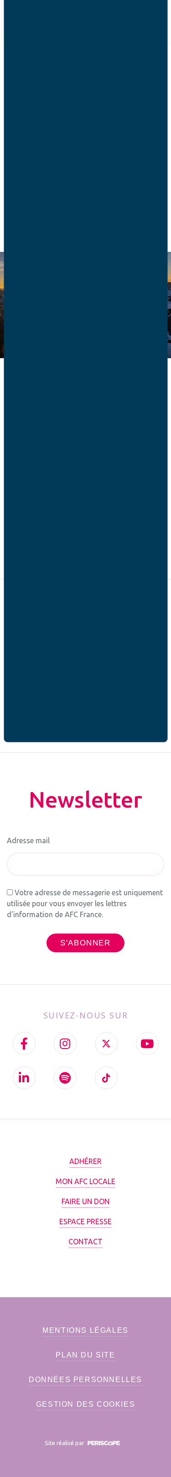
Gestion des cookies (85, 1404)
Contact (85, 1241)
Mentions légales (85, 1330)
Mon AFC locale (85, 1181)
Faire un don (85, 1201)
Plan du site (85, 1355)
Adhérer (85, 1161)
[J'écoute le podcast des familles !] (65, 1077)
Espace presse (85, 1221)
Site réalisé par (65, 1443)
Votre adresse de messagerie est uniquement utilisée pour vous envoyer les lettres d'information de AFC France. (85, 903)
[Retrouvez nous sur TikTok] (106, 1077)
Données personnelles (85, 1379)
